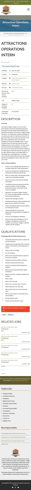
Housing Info (6, 411)
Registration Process (9, 401)
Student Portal (15, 380)
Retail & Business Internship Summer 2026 (12, 441)
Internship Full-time (17, 87)
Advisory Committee (9, 413)
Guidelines (6, 398)
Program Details (7, 393)
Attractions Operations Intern (9, 327)
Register (10, 314)
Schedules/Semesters (9, 396)
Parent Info (6, 416)
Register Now (7, 421)
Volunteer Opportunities (10, 403)
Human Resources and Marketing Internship (13, 437)
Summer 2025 (15, 83)
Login (4, 314)
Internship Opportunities (10, 408)
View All (3, 444)
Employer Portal (24, 380)
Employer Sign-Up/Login (22, 1)
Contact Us (16, 3)
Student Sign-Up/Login (9, 1)
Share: (2, 370)
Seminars (5, 406)
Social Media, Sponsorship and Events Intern (13, 433)
